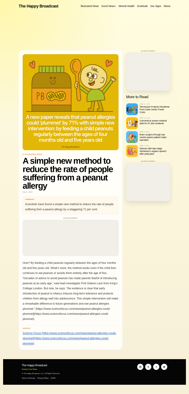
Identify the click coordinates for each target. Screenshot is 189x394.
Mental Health (126, 6)
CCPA (53, 378)
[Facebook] (156, 367)
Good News (108, 6)
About (167, 6)
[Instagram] (140, 367)
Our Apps (155, 6)
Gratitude (142, 6)
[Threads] (164, 367)
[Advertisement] (94, 30)
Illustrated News (90, 6)
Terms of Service (28, 378)
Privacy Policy (43, 378)
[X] (148, 367)
